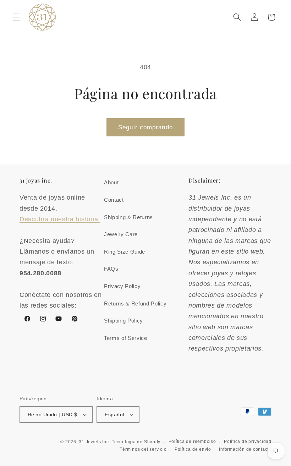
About (111, 182)
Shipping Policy (123, 321)
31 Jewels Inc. (94, 441)
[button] (16, 17)
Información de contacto (245, 449)
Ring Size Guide (124, 252)
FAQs (111, 269)
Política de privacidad (247, 441)
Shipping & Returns (128, 217)
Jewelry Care (121, 234)
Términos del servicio (143, 449)
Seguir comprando (145, 127)
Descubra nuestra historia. (60, 219)
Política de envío (193, 449)
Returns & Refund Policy (135, 303)
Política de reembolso (192, 441)
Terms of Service (125, 338)
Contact (114, 200)
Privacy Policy (122, 286)
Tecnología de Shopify (136, 441)
